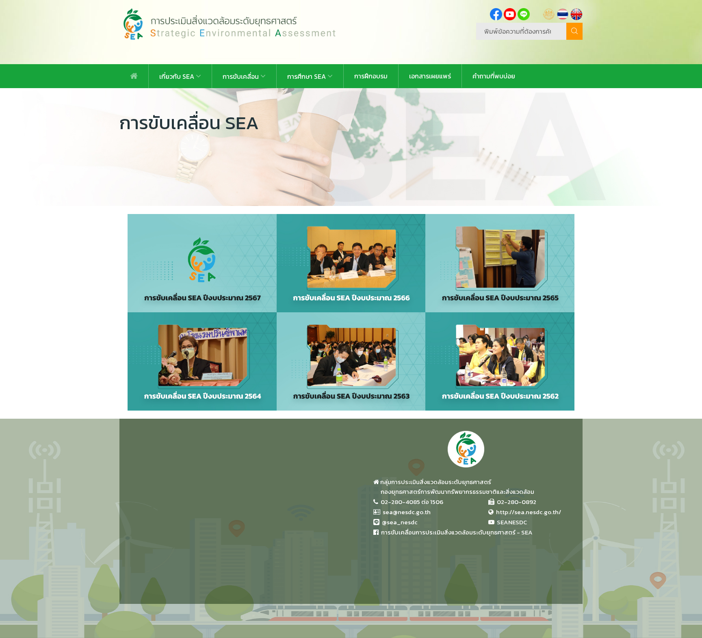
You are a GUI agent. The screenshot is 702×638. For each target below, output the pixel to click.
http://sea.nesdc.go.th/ (527, 512)
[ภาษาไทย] (563, 13)
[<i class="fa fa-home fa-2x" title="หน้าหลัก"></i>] (133, 76)
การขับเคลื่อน (241, 76)
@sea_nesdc (398, 522)
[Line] (524, 13)
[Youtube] (510, 13)
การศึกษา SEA (307, 76)
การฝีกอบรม (371, 76)
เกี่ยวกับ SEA (177, 76)
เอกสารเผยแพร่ (430, 76)
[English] (576, 13)
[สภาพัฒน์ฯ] (549, 13)
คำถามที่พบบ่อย (493, 76)
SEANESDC (510, 522)
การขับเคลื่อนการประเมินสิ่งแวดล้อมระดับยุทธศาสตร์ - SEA (456, 532)
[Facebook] (496, 13)
